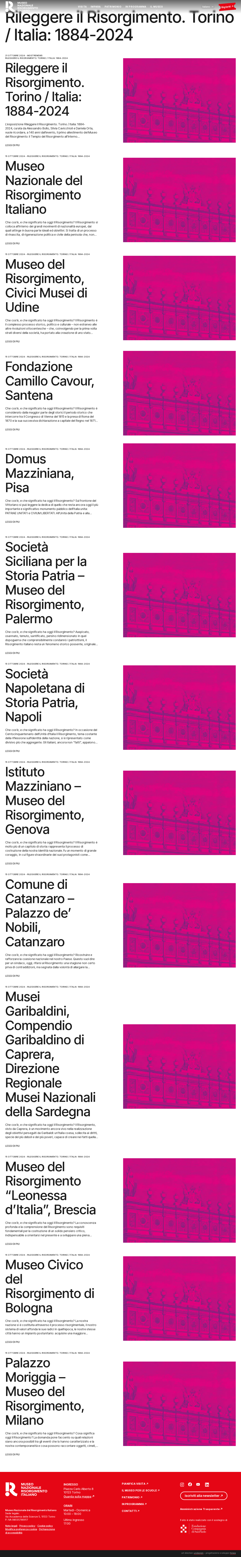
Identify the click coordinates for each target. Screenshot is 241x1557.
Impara (96, 6)
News (39, 55)
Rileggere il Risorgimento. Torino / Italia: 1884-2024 (36, 58)
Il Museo (156, 6)
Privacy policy (27, 1525)
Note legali (11, 1525)
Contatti (129, 1511)
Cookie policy (45, 1525)
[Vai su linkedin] (207, 1484)
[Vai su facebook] (190, 1484)
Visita (82, 6)
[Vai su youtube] (198, 1484)
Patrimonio (113, 6)
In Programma (135, 6)
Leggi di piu (12, 145)
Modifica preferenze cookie (21, 1529)
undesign (198, 1553)
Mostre (31, 55)
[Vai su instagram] (182, 1484)
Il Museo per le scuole (139, 1490)
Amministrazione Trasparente (200, 1509)
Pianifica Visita (134, 1483)
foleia (233, 1553)
